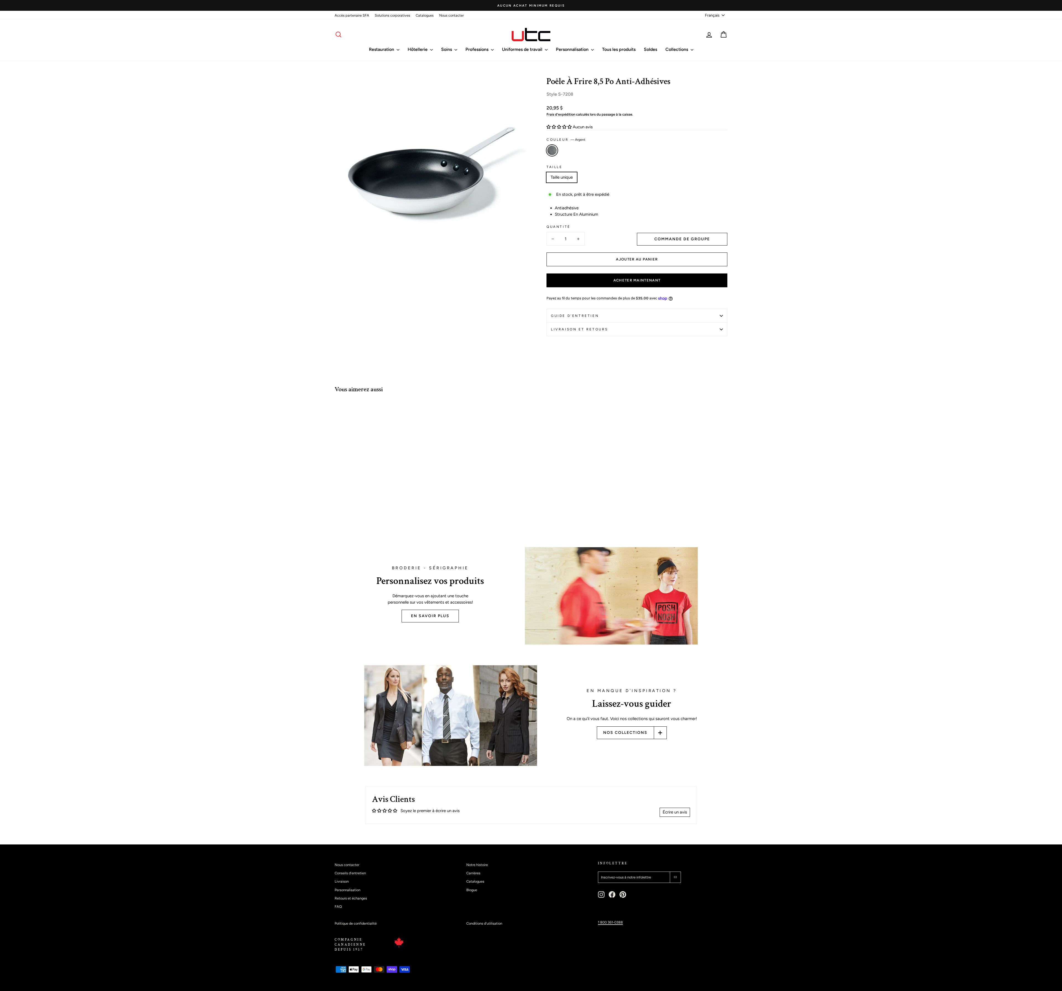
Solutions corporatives (392, 15)
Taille (554, 167)
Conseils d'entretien (350, 873)
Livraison (342, 881)
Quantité (558, 227)
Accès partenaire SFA (352, 15)
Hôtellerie (418, 49)
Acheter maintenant (636, 280)
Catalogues (425, 15)
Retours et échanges (351, 898)
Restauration (382, 49)
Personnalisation (573, 49)
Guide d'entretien (575, 316)
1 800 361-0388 (610, 922)
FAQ (338, 906)
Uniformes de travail (522, 49)
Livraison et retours (579, 329)
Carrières (473, 873)
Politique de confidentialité (356, 923)
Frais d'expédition (560, 114)
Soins (447, 49)
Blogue (471, 890)
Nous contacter (451, 15)
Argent (552, 150)
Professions (477, 49)
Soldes (650, 49)
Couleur (565, 140)
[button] (559, 126)
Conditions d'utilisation (484, 923)
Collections (677, 49)
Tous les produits (619, 49)
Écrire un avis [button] (675, 812)
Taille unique (562, 177)
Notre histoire (477, 865)
